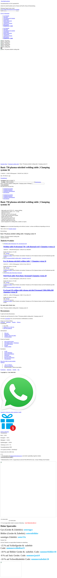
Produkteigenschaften (8, 188)
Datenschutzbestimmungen (16, 455)
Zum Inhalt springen (5, 1)
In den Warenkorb (4, 185)
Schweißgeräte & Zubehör (9, 18)
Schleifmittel (6, 19)
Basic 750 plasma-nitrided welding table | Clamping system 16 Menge (16, 183)
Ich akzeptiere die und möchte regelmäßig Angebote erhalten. (21, 455)
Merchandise (6, 24)
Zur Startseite (6, 15)
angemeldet (7, 318)
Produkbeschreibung (7, 190)
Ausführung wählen (7, 255)
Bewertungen (6, 192)
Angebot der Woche (7, 23)
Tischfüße (3, 182)
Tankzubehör (6, 22)
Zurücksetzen (38, 182)
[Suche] (17, 11)
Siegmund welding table (13, 164)
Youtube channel (12, 228)
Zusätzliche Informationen (9, 191)
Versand (7, 253)
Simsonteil (5, 17)
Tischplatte (3, 180)
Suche (2, 10)
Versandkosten (4, 178)
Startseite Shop (4, 164)
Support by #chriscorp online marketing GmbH (11, 412)
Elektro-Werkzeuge (7, 20)
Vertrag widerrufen (5, 431)
